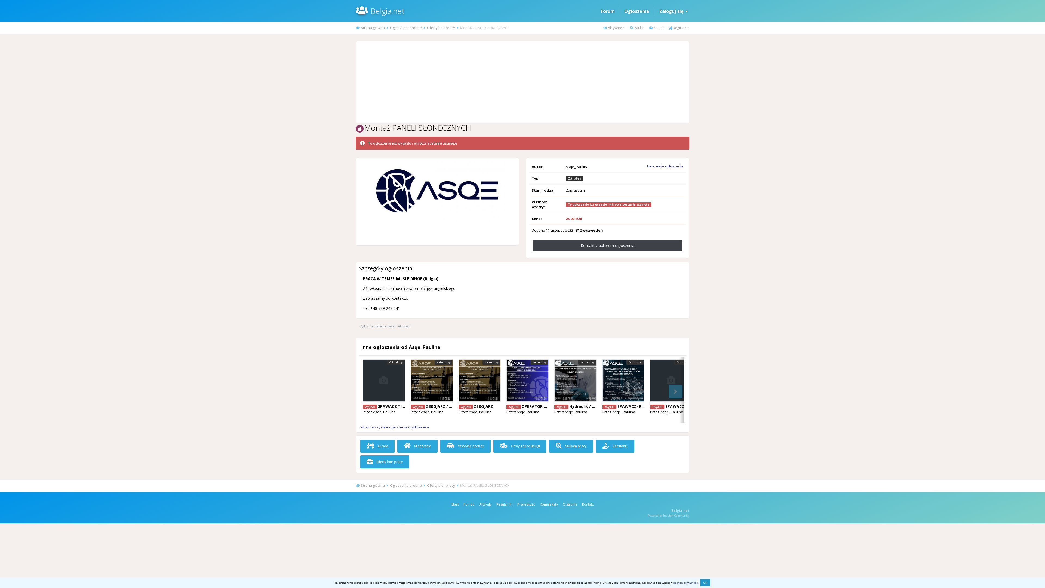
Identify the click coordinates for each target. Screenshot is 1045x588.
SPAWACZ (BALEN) (683, 406)
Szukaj (639, 28)
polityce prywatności (685, 582)
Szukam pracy (575, 446)
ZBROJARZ (483, 406)
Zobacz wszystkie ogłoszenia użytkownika (394, 427)
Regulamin (680, 28)
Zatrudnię (620, 446)
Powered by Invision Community (668, 515)
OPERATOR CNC (537, 406)
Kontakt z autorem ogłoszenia (607, 245)
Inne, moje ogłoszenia (665, 166)
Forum (608, 11)
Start (455, 504)
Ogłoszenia (636, 11)
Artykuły (485, 504)
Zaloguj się (672, 11)
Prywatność (526, 504)
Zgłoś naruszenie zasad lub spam (386, 326)
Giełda (382, 446)
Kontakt (588, 504)
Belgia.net (387, 11)
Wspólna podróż (470, 446)
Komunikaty (549, 504)
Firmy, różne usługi (525, 446)
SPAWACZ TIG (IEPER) (398, 406)
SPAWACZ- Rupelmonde (640, 406)
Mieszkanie (422, 446)
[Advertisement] (522, 82)
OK (705, 582)
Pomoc (658, 28)
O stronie (570, 504)
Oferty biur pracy (389, 462)
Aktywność (615, 28)
